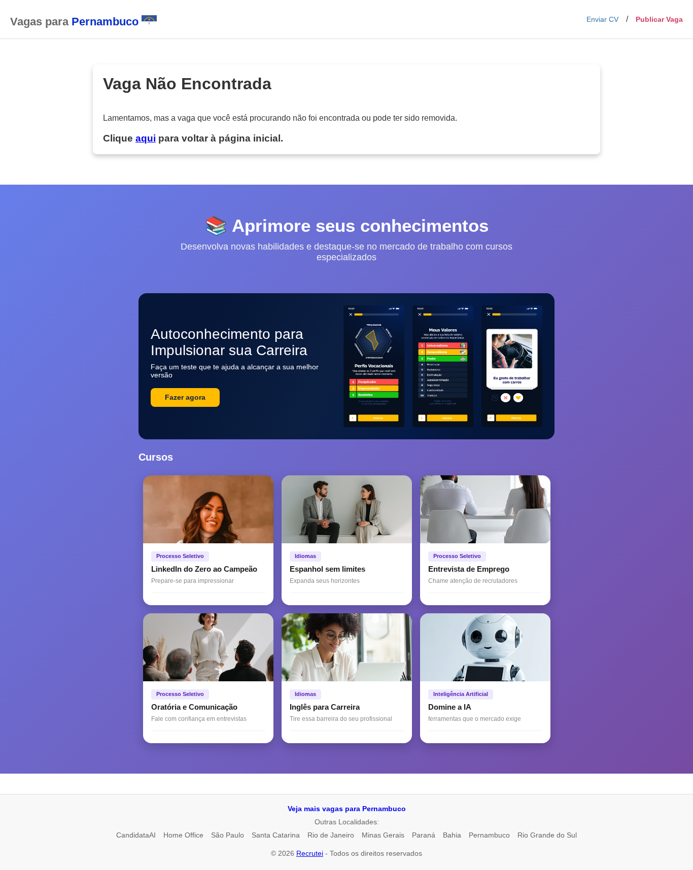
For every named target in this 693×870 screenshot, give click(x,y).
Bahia (452, 835)
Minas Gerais (383, 835)
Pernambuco (489, 835)
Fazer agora (185, 397)
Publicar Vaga (659, 19)
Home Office (183, 835)
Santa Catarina (276, 835)
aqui (145, 138)
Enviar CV (602, 19)
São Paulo (227, 835)
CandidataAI (136, 835)
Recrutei (309, 853)
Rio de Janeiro (330, 835)
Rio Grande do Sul (547, 835)
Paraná (423, 835)
